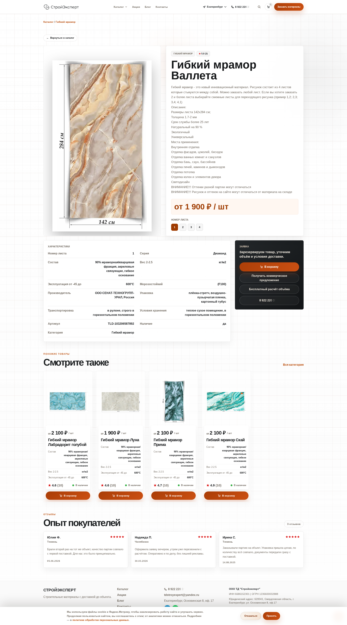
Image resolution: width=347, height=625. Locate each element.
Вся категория (293, 364)
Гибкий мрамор (66, 21)
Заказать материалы (288, 6)
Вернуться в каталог (60, 37)
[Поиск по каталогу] (259, 6)
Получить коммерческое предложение (269, 278)
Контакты (162, 6)
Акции (136, 6)
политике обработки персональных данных (100, 619)
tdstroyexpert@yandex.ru (181, 594)
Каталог (119, 6)
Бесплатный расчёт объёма (269, 289)
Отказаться (250, 616)
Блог (148, 6)
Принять (272, 616)
